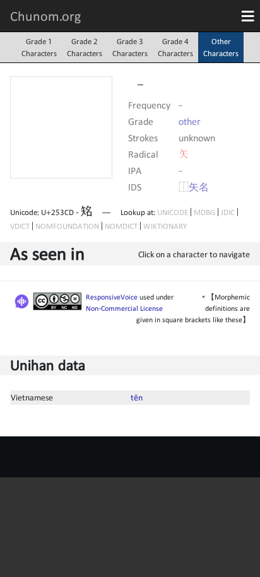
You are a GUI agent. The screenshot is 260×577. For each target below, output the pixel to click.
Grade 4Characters (175, 47)
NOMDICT (121, 226)
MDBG (204, 212)
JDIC (228, 212)
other (190, 121)
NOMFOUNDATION (67, 226)
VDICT (20, 226)
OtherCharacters (221, 47)
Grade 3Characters (130, 47)
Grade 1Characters (39, 47)
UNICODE (172, 212)
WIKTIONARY (165, 226)
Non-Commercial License (124, 308)
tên (137, 397)
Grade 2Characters (84, 47)
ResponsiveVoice (112, 297)
